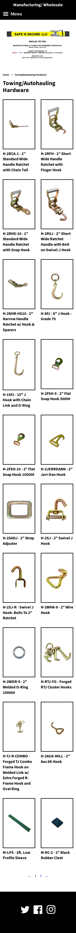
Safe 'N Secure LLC (36, 925)
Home (6, 74)
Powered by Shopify (59, 925)
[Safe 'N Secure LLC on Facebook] (38, 912)
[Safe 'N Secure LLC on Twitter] (25, 912)
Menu (15, 14)
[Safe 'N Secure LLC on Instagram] (51, 912)
